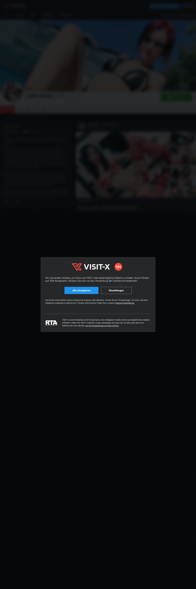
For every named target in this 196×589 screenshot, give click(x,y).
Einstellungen (116, 290)
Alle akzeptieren (81, 290)
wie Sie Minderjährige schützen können (102, 326)
